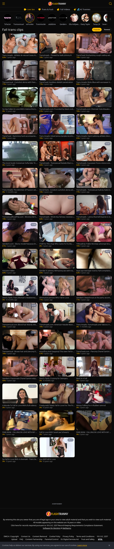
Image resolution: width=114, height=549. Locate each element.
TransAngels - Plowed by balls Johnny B (55, 55)
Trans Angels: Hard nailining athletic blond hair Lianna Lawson (93, 136)
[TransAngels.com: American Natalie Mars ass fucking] (57, 315)
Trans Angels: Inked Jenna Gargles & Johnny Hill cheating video (56, 136)
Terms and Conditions (85, 536)
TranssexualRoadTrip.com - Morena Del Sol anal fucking (19, 217)
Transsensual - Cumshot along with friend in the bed (19, 82)
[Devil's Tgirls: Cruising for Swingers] (57, 369)
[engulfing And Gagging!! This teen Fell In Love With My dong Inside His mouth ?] (57, 342)
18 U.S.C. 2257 (102, 536)
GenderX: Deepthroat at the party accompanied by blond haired (93, 298)
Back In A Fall (81, 378)
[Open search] (110, 3)
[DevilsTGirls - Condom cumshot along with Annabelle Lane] (57, 180)
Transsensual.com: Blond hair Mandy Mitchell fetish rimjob (19, 325)
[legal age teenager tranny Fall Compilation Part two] (94, 261)
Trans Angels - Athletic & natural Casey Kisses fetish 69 (19, 55)
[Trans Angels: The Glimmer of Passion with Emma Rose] (20, 180)
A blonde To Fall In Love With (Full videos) (19, 405)
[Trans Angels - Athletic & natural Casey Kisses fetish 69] (20, 46)
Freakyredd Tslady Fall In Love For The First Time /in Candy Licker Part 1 (56, 405)
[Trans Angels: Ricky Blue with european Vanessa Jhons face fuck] (94, 73)
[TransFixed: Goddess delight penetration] (57, 73)
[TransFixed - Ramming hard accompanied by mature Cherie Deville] (20, 126)
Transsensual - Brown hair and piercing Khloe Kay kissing (19, 351)
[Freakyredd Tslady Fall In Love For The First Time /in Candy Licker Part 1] (57, 396)
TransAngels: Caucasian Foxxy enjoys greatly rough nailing (94, 163)
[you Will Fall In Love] (57, 450)
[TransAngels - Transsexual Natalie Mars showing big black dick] (57, 153)
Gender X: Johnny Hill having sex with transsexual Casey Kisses (56, 271)
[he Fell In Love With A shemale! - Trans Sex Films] (20, 450)
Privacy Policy (68, 536)
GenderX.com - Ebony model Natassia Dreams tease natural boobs (19, 244)
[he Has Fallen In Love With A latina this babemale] (20, 99)
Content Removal (40, 536)
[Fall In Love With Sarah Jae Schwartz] (57, 423)
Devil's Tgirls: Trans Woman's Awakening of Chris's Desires (20, 298)
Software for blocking (51, 528)
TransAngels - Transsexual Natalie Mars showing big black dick (56, 163)
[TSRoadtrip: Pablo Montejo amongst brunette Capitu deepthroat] (94, 234)
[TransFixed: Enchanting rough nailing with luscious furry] (94, 46)
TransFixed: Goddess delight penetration (56, 82)
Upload (14, 539)
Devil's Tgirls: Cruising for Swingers (53, 378)
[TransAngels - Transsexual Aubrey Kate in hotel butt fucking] (94, 180)
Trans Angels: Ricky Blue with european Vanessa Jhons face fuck (93, 82)
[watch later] (5, 36)
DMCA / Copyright (11, 536)
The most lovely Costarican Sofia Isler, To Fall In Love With (19, 163)
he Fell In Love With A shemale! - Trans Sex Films (19, 459)
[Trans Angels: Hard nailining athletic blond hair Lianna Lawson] (94, 126)
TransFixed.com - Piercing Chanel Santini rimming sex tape (93, 351)
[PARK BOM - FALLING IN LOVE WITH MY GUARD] (20, 423)
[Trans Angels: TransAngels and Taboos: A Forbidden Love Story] (94, 315)
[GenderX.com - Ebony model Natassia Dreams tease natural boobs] (20, 234)
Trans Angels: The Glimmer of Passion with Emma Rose (19, 190)
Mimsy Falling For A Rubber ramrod (91, 405)
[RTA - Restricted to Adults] (100, 539)
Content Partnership (33, 539)
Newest (107, 29)
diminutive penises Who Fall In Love (54, 298)
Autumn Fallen (8, 271)
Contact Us (25, 536)
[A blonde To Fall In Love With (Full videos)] (20, 396)
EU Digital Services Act (70, 539)
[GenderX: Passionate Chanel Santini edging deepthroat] (20, 369)
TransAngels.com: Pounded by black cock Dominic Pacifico (56, 109)
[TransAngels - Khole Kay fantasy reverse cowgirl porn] (57, 207)
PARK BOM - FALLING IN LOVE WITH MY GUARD (19, 432)
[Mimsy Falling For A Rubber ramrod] (94, 396)
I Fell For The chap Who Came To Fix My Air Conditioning (57, 244)
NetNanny (67, 528)
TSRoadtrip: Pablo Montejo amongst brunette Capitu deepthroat (93, 244)
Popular (97, 29)
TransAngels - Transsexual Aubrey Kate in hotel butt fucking (93, 190)
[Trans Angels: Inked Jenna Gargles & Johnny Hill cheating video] (57, 126)
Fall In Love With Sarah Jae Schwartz (54, 432)
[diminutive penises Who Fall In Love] (57, 288)
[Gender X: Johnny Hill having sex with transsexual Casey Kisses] (57, 261)
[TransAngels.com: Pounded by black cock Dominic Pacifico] (57, 99)
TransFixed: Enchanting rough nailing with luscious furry (93, 55)
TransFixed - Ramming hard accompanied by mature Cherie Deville (19, 136)
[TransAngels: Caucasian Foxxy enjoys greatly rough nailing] (94, 153)
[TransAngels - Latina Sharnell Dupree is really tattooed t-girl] (94, 207)
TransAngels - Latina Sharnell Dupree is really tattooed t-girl (94, 217)
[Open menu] (3, 3)
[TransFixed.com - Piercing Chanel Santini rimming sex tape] (94, 342)
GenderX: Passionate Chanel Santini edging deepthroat (19, 378)
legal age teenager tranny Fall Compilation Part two (93, 271)
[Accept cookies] (109, 545)
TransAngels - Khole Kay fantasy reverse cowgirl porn (56, 217)
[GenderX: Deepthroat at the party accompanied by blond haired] (94, 288)
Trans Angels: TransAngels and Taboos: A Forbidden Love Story (93, 325)
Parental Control (51, 539)
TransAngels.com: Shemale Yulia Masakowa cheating (93, 109)
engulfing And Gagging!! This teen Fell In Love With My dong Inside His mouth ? (56, 351)
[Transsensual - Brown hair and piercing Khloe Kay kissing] (20, 342)
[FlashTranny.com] (57, 3)
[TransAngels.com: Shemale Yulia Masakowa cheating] (94, 99)
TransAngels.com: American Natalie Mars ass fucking (56, 325)
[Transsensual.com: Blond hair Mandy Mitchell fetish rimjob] (20, 315)
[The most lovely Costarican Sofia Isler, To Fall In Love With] (20, 153)
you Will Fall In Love (47, 459)
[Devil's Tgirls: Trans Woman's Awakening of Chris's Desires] (20, 288)
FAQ (21, 539)
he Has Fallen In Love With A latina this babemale (20, 109)
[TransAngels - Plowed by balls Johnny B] (57, 46)
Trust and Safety (88, 539)
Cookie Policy (54, 536)
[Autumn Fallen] (20, 261)
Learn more (82, 545)
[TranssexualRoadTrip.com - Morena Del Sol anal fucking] (20, 207)
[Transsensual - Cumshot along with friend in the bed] (20, 73)
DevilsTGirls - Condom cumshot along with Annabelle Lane (56, 190)
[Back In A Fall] (94, 369)
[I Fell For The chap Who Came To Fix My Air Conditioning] (57, 234)
